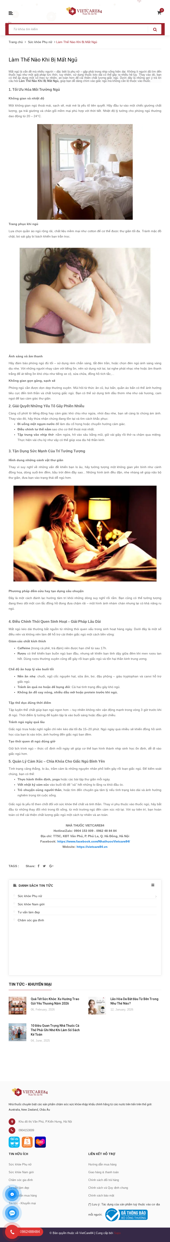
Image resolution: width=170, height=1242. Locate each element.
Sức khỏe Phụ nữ (30, 896)
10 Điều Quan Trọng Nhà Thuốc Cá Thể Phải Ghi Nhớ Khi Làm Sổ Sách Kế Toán (55, 1030)
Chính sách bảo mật (101, 1195)
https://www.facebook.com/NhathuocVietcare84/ (93, 841)
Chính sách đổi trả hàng (103, 1180)
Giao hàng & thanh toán (103, 1172)
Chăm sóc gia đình (31, 920)
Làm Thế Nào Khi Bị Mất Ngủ (43, 59)
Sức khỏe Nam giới (31, 904)
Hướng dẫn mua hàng (23, 1195)
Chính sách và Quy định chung (108, 1187)
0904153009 (26, 1130)
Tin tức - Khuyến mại (22, 1203)
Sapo (117, 1233)
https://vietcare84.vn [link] (92, 846)
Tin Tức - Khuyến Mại (30, 984)
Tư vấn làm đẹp (29, 912)
